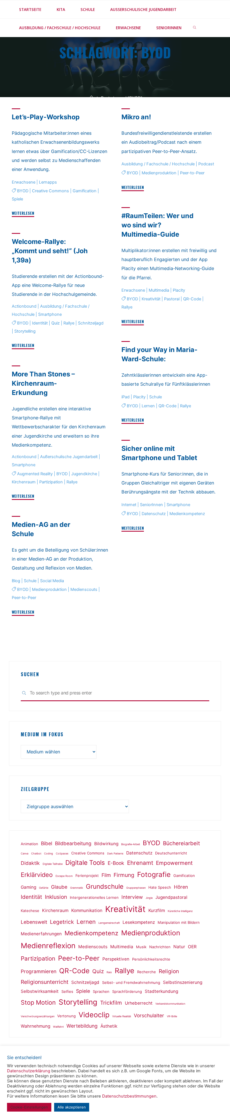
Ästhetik (108, 1026)
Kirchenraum (24, 481)
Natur (179, 946)
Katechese (30, 910)
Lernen (148, 405)
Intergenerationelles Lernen (94, 897)
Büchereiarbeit (181, 843)
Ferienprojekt (87, 875)
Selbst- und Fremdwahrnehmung (131, 982)
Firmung (124, 875)
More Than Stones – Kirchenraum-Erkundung (43, 383)
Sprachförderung (127, 991)
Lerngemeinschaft (109, 922)
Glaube (59, 887)
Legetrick (62, 921)
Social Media (52, 580)
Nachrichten (160, 947)
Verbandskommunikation (170, 1003)
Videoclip (94, 1015)
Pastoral (172, 298)
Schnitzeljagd (90, 323)
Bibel (46, 843)
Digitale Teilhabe (53, 863)
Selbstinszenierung (182, 982)
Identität (39, 323)
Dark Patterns (115, 853)
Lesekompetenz (139, 922)
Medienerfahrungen (41, 933)
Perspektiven (115, 959)
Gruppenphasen (136, 887)
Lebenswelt (34, 922)
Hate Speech (159, 887)
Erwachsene (23, 182)
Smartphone (50, 314)
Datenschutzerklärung (28, 1070)
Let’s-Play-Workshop (46, 117)
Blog (16, 580)
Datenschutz (154, 513)
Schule (155, 396)
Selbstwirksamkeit (40, 991)
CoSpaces (62, 853)
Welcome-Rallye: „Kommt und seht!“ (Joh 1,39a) (50, 250)
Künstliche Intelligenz (180, 911)
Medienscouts (83, 589)
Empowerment (174, 863)
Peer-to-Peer (192, 172)
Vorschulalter (149, 1015)
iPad (125, 396)
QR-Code (192, 298)
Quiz (55, 323)
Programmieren (38, 971)
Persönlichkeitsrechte (151, 959)
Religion (169, 971)
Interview (132, 897)
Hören (181, 887)
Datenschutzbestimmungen (129, 1096)
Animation (29, 844)
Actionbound (24, 306)
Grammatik (76, 887)
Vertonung (66, 1016)
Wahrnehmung (35, 1026)
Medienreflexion (48, 945)
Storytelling (25, 331)
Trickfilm (111, 1002)
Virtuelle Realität (121, 1016)
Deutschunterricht (171, 853)
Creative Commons (50, 190)
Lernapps (48, 182)
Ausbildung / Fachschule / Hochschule (158, 163)
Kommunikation (86, 910)
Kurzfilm (156, 910)
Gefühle (43, 887)
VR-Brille (172, 1016)
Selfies (67, 991)
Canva (24, 853)
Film (106, 875)
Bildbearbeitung (73, 843)
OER (192, 946)
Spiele (17, 199)
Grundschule (104, 886)
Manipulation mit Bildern (179, 922)
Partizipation (51, 481)
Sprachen (101, 991)
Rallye (126, 307)
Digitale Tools (85, 862)
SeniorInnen (151, 504)
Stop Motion (38, 1002)
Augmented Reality (34, 473)
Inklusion (56, 896)
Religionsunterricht (44, 982)
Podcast (206, 163)
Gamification (84, 190)
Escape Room (64, 875)
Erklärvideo (37, 874)
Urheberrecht (139, 1003)
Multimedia (159, 290)
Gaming (28, 887)
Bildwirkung (106, 843)
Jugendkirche (84, 473)
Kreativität (151, 298)
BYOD (22, 190)
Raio (109, 972)
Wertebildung (82, 1026)
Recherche (146, 972)
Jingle (149, 897)
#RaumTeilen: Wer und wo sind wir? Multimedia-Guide (157, 225)
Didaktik (30, 863)
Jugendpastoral (171, 897)
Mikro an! (136, 117)
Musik (141, 947)
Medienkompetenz (187, 513)
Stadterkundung (161, 991)
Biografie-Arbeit (130, 844)
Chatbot (36, 853)
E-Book (116, 863)
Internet (128, 504)
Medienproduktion (159, 172)
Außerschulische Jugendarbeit (69, 456)
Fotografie (154, 874)
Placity (179, 290)
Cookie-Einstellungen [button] (29, 1107)
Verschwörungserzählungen (37, 1016)
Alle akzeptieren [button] (72, 1107)
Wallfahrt (58, 1026)
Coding (48, 853)
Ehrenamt (140, 862)
